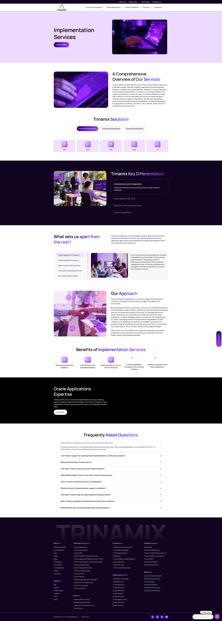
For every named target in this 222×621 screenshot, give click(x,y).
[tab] (87, 128)
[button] (138, 2)
